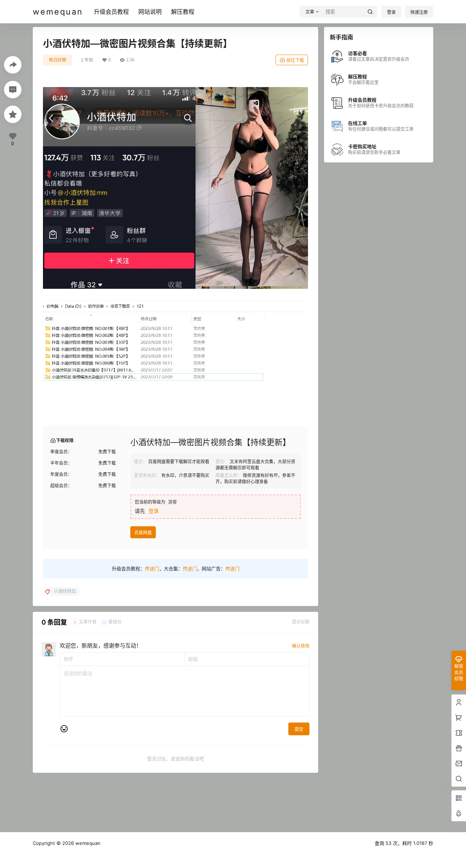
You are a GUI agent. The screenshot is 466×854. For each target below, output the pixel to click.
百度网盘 (143, 532)
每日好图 (57, 60)
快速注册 (419, 12)
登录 (391, 12)
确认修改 (300, 646)
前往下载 (295, 60)
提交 (299, 729)
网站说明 (150, 11)
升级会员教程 (111, 11)
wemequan (87, 843)
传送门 (152, 568)
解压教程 (182, 11)
